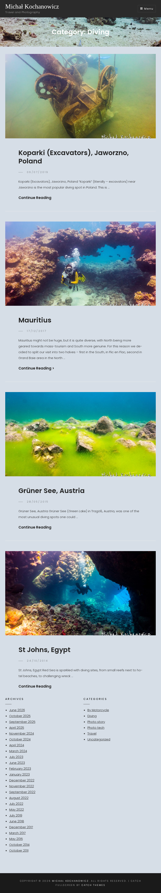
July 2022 (16, 803)
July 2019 (15, 815)
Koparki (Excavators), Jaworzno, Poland (73, 157)
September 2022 (22, 792)
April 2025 (16, 727)
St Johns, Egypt (44, 649)
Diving (92, 716)
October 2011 (19, 850)
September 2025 (22, 722)
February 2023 (20, 768)
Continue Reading (34, 197)
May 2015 (16, 839)
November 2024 (21, 733)
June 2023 (17, 763)
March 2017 (17, 833)
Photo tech (95, 727)
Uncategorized (98, 739)
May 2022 (16, 809)
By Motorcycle (98, 710)
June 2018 (16, 821)
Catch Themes (93, 885)
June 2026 (17, 710)
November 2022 (21, 786)
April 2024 (16, 745)
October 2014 (19, 844)
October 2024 (20, 739)
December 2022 (21, 780)
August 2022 (19, 798)
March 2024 (18, 751)
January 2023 (19, 774)
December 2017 (21, 827)
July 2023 (16, 757)
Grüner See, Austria (51, 490)
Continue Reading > (36, 368)
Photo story (96, 722)
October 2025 (20, 716)
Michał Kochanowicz (32, 6)
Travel (91, 733)
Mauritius (34, 320)
